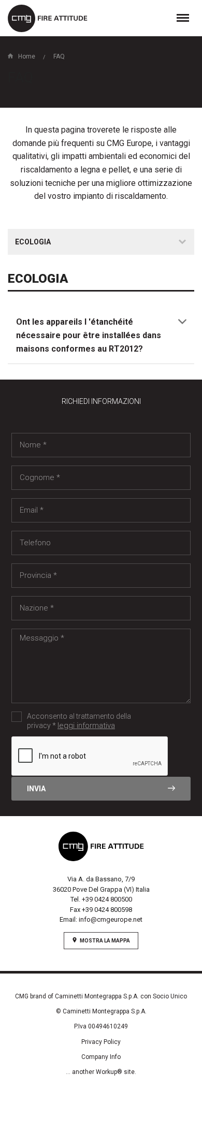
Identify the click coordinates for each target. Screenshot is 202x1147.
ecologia (33, 242)
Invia (36, 789)
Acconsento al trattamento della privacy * (79, 721)
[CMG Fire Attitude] (48, 18)
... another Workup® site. (101, 1072)
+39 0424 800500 (107, 899)
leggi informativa (86, 725)
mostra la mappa (105, 940)
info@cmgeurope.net (110, 919)
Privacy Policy (101, 1042)
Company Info (101, 1057)
